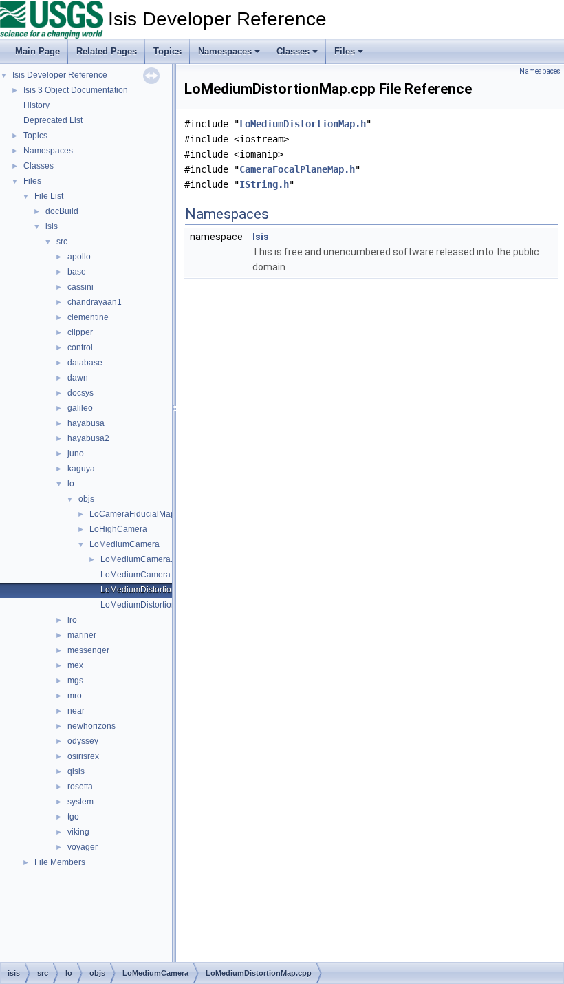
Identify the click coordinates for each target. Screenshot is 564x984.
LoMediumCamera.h (138, 574)
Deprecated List (53, 120)
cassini (80, 287)
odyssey (82, 741)
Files (344, 51)
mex (75, 665)
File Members (59, 862)
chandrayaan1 (94, 302)
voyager (82, 847)
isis (51, 226)
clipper (80, 332)
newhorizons (91, 726)
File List (48, 196)
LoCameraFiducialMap (132, 514)
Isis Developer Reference (59, 75)
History (36, 105)
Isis (260, 236)
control (80, 347)
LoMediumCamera (124, 544)
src (61, 241)
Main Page (37, 51)
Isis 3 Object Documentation (75, 90)
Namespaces (225, 51)
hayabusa (86, 423)
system (80, 801)
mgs (75, 680)
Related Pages (106, 51)
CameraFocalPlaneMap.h (297, 169)
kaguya (81, 468)
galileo (80, 408)
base (76, 272)
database (84, 362)
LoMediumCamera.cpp (143, 559)
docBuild (61, 211)
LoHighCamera (118, 529)
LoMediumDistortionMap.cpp (154, 590)
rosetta (80, 786)
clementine (88, 317)
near (76, 711)
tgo (73, 817)
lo (70, 484)
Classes (293, 51)
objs (86, 499)
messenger (88, 650)
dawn (77, 378)
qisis (76, 771)
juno (75, 453)
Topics (167, 51)
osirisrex (83, 756)
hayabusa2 (88, 438)
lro (72, 620)
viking (78, 832)
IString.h (264, 184)
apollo (79, 256)
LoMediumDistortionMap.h (149, 605)
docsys (80, 393)
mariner (81, 635)
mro (74, 695)
